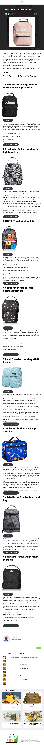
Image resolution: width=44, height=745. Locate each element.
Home (22, 735)
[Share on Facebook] (31, 14)
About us (25, 735)
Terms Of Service (35, 735)
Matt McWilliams (12, 13)
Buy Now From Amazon (11, 354)
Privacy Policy (29, 735)
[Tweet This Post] (33, 14)
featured (11, 630)
